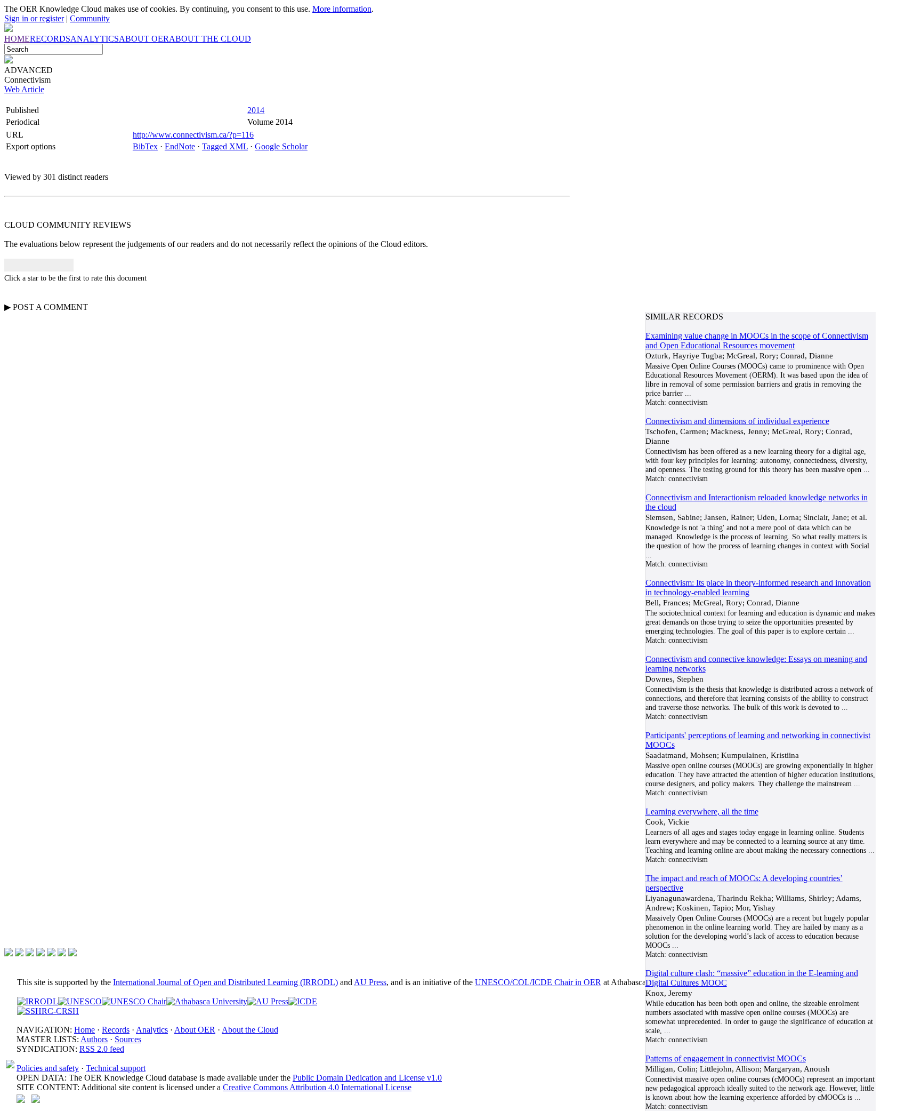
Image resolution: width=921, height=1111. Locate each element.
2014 (255, 110)
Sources (128, 1039)
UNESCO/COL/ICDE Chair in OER (538, 982)
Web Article (24, 89)
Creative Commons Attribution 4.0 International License (317, 1087)
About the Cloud (250, 1029)
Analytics (152, 1029)
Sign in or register (34, 18)
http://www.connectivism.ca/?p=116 (193, 134)
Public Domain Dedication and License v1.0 (367, 1077)
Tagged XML (225, 146)
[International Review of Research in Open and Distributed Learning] (37, 1001)
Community (90, 18)
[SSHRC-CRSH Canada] (48, 1011)
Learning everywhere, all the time (701, 811)
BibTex (145, 146)
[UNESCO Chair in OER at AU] (134, 1001)
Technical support (116, 1068)
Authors (94, 1039)
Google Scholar (281, 146)
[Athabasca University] (206, 1001)
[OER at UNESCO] (80, 1001)
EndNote (180, 146)
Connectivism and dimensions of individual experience (737, 421)
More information (341, 8)
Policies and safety (48, 1068)
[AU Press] (267, 1001)
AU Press (370, 982)
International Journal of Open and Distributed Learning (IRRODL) (225, 982)
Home (84, 1029)
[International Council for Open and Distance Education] (302, 1001)
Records (116, 1029)
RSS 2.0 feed (101, 1048)
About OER (194, 1029)
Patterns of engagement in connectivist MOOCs (725, 1058)
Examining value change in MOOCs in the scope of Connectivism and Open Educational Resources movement (756, 340)
